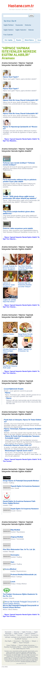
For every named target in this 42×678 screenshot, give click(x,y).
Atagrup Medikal (17, 537)
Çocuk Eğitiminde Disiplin (13, 389)
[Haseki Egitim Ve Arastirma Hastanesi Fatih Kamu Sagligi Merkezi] (7, 499)
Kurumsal (18, 9)
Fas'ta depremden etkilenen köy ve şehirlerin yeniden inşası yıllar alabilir (19, 180)
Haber (15, 642)
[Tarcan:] (7, 194)
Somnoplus (15, 555)
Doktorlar (28, 25)
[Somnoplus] (7, 558)
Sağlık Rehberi (9, 25)
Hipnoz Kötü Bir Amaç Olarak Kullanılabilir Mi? (20, 100)
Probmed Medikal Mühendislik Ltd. (24, 574)
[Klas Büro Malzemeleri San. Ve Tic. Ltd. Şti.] (7, 547)
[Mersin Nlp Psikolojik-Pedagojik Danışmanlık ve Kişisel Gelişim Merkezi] (21, 603)
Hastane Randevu (9, 635)
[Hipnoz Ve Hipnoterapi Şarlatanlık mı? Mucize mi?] (7, 125)
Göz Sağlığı (8, 40)
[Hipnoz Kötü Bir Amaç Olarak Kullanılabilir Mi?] (7, 98)
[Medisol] (6, 569)
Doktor (27, 635)
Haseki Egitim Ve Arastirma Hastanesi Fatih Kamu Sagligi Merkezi (19, 502)
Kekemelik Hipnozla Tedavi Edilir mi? (18, 445)
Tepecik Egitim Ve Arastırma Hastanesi (25, 486)
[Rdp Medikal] (7, 533)
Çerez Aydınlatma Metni (30, 647)
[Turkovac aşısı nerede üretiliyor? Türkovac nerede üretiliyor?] (7, 161)
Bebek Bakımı (29, 40)
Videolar (31, 30)
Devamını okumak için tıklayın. (29, 661)
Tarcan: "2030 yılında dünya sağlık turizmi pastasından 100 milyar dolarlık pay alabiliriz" (20, 197)
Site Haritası (25, 9)
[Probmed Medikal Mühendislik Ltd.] (7, 578)
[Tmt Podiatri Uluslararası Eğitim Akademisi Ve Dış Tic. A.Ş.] (7, 592)
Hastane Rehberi (30, 633)
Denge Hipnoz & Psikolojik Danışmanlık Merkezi (21, 481)
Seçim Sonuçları (24, 642)
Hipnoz (7, 393)
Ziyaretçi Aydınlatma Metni (12, 647)
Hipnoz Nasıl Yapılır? (11, 77)
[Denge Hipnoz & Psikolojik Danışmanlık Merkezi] (7, 479)
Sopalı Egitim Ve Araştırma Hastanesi (25, 509)
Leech (13, 582)
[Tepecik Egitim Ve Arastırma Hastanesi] (7, 490)
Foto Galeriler (8, 35)
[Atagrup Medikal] (7, 540)
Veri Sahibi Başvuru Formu (21, 648)
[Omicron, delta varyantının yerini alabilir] (7, 226)
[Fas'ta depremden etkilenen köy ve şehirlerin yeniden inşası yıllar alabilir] (7, 178)
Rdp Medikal (15, 530)
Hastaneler (19, 25)
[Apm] (7, 566)
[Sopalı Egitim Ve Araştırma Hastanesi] (7, 512)
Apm (12, 562)
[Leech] (7, 585)
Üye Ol (14, 21)
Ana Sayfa (12, 9)
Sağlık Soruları (18, 633)
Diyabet (18, 40)
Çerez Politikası (11, 645)
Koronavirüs (34, 635)
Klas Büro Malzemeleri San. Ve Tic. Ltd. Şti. (19, 549)
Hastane (19, 635)
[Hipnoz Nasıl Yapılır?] (7, 75)
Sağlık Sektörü (8, 30)
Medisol (13, 569)
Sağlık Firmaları (27, 632)
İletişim (30, 9)
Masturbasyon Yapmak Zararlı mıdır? (19, 450)
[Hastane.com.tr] (21, 7)
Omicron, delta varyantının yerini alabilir (18, 228)
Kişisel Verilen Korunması (27, 645)
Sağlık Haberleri (20, 30)
